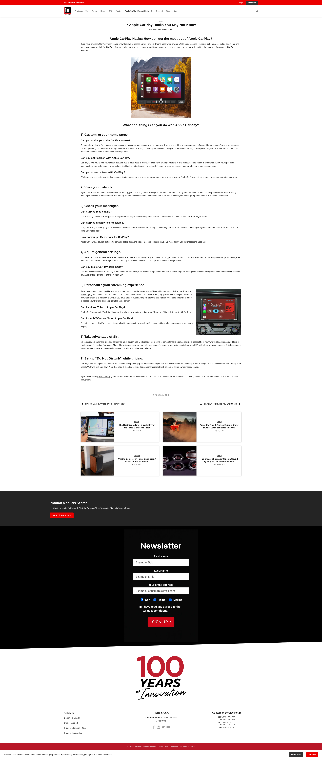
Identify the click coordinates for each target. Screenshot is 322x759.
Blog (152, 11)
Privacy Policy (163, 747)
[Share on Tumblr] (169, 395)
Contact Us (161, 721)
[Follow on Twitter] (163, 727)
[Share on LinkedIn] (166, 395)
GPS (110, 11)
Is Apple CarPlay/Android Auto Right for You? (105, 404)
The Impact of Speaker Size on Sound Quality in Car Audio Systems (219, 460)
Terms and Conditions (178, 747)
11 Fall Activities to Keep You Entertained (218, 404)
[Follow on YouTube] (168, 727)
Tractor (118, 11)
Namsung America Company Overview (141, 747)
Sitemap (191, 747)
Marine (94, 11)
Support (159, 11)
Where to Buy (171, 11)
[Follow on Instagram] (158, 727)
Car (86, 11)
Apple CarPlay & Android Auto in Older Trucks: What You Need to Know (219, 426)
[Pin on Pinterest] (163, 395)
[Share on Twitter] (156, 395)
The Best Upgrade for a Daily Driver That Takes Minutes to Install (137, 426)
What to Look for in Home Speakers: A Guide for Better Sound (137, 460)
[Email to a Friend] (159, 395)
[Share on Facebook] (153, 395)
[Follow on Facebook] (153, 727)
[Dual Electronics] (67, 11)
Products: (79, 11)
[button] (241, 2)
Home (102, 11)
